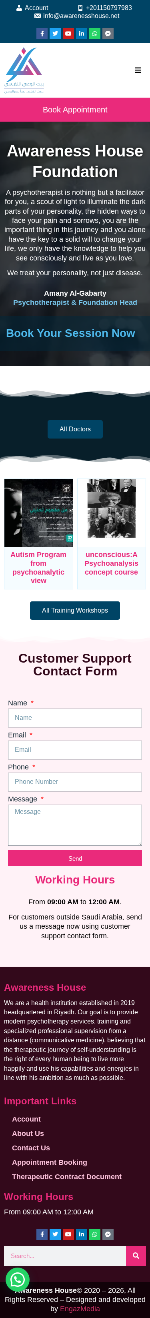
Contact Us (31, 1148)
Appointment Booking (49, 1162)
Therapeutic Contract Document (67, 1177)
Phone (19, 767)
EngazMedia (80, 1309)
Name (18, 703)
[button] (18, 1280)
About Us (28, 1134)
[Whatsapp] (94, 33)
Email (18, 735)
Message (23, 799)
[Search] (136, 1256)
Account (26, 1119)
